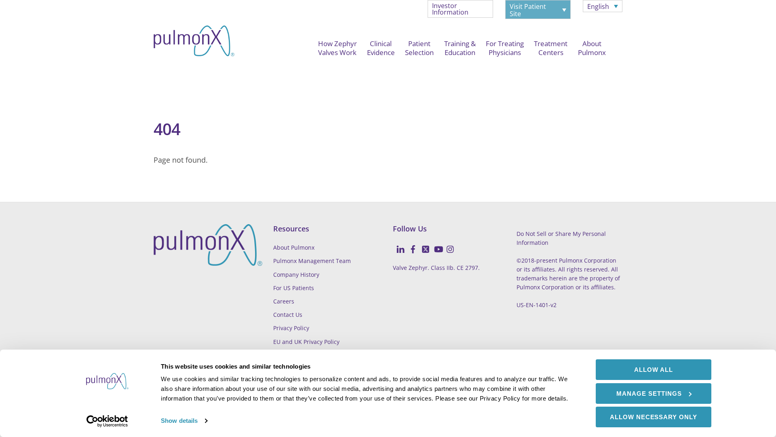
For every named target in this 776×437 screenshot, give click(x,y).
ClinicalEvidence (381, 48)
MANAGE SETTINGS (649, 393)
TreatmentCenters (550, 48)
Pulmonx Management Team (312, 261)
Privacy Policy (291, 328)
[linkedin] (397, 244)
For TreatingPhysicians (505, 48)
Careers (283, 301)
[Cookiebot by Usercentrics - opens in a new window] (107, 421)
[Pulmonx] (194, 52)
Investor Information (450, 9)
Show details (179, 420)
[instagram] (447, 244)
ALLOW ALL (653, 369)
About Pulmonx (293, 247)
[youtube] (434, 244)
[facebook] (409, 244)
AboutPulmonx (592, 48)
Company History (296, 274)
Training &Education (460, 48)
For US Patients (293, 288)
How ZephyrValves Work (337, 48)
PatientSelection (419, 48)
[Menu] (161, 73)
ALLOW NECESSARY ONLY (654, 417)
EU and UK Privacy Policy (306, 342)
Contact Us (287, 314)
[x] (422, 244)
